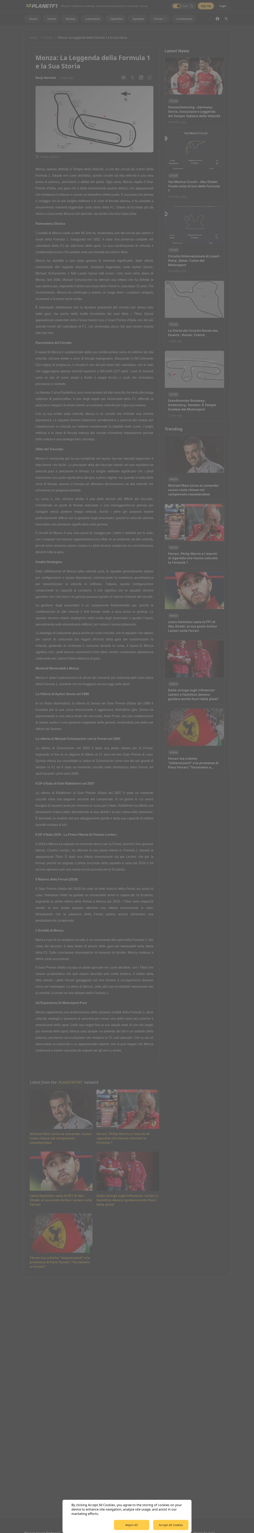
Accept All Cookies (171, 1525)
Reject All (131, 1525)
